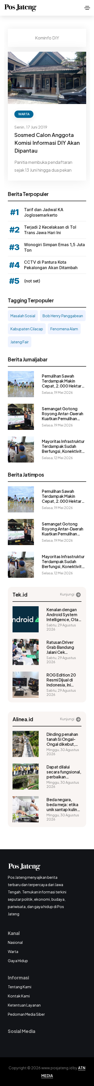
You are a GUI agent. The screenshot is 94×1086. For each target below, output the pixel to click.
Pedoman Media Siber (26, 1014)
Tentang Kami (19, 986)
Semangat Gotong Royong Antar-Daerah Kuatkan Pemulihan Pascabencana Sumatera (62, 413)
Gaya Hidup (18, 960)
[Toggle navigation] (87, 8)
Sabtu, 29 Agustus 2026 (61, 627)
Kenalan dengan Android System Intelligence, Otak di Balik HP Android (63, 614)
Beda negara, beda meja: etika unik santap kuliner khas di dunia (63, 804)
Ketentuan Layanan (24, 1005)
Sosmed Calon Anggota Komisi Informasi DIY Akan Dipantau (47, 142)
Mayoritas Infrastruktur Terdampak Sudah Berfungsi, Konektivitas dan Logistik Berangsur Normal (64, 446)
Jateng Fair (19, 341)
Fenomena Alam (64, 328)
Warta (24, 114)
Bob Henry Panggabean (63, 315)
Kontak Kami (19, 995)
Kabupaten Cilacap (26, 328)
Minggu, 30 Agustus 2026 (62, 752)
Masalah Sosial (22, 315)
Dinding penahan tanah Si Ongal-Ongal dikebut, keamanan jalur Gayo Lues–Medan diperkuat (62, 739)
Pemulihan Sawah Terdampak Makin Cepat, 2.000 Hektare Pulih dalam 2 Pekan (63, 380)
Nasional (15, 942)
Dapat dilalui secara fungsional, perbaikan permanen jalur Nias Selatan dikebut (63, 771)
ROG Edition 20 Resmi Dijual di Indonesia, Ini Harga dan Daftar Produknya (62, 679)
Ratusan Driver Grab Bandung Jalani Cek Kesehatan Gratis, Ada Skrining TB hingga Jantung (63, 647)
